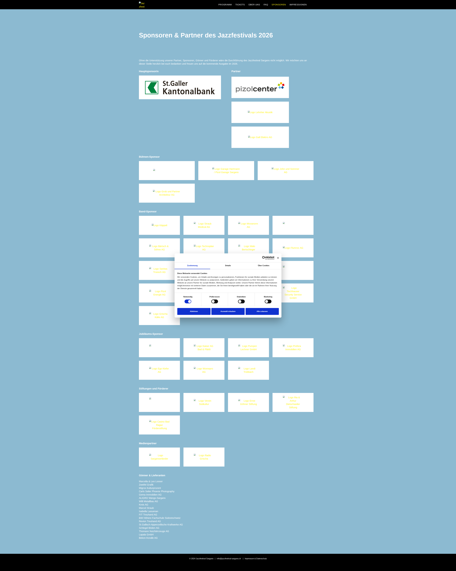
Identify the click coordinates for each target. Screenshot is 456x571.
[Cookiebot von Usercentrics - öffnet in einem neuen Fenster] (264, 258)
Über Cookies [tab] (263, 265)
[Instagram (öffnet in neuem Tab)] (316, 4)
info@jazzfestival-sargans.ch (229, 559)
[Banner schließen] (278, 258)
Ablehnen (194, 311)
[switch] (214, 301)
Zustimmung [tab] (192, 265)
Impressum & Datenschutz (256, 559)
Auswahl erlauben (228, 311)
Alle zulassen (262, 311)
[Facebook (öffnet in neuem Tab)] (311, 4)
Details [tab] (228, 265)
